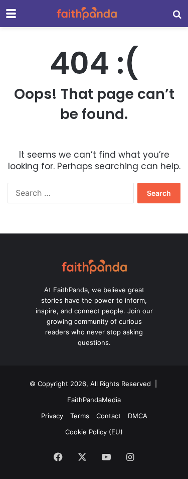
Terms (79, 416)
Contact (108, 416)
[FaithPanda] (87, 13)
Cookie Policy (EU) (94, 432)
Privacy (52, 416)
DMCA (137, 416)
